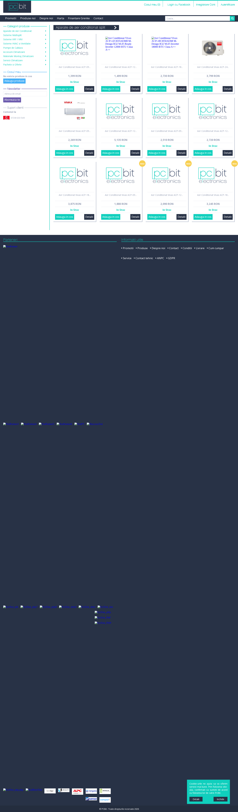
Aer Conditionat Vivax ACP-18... (167, 67)
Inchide (220, 799)
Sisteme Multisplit (12, 35)
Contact (98, 18)
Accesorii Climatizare (14, 51)
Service (127, 258)
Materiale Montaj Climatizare (18, 56)
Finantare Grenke (79, 18)
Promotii (10, 18)
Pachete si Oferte (12, 64)
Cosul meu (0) (152, 5)
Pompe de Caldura (13, 47)
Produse (142, 248)
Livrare (200, 248)
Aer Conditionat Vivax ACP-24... (213, 67)
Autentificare (228, 5)
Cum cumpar (216, 248)
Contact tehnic (144, 258)
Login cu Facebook (178, 5)
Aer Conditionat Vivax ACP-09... (75, 67)
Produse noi (28, 18)
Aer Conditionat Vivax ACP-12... (121, 67)
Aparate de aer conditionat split (80, 27)
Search (232, 18)
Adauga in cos (64, 89)
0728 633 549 (18, 117)
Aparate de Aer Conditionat (17, 30)
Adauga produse (14, 81)
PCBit (17, 7)
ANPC (160, 258)
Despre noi (46, 18)
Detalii (89, 89)
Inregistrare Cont (205, 5)
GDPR (171, 258)
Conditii (187, 248)
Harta (60, 18)
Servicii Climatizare (13, 60)
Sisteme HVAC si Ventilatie (17, 43)
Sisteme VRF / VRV (13, 39)
